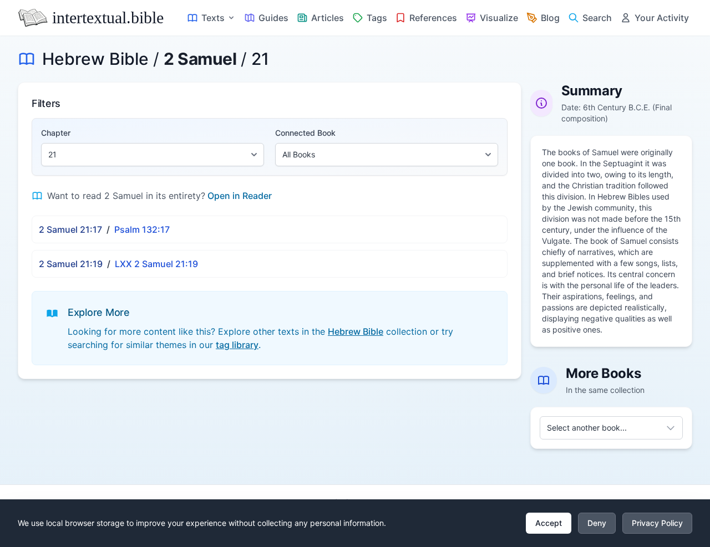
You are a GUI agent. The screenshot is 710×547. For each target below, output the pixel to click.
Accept (548, 523)
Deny (596, 523)
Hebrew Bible (95, 59)
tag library (237, 344)
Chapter (55, 132)
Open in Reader (239, 195)
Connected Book (305, 132)
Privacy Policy (657, 523)
